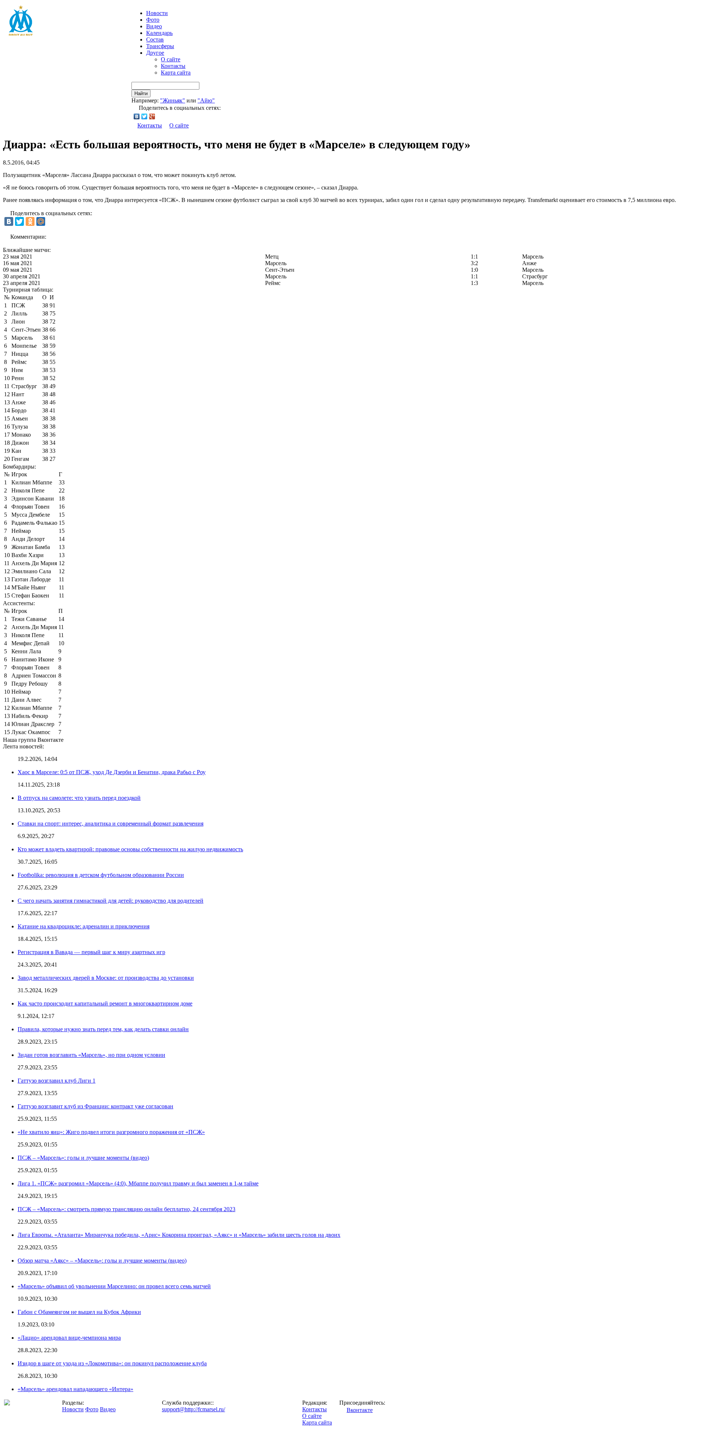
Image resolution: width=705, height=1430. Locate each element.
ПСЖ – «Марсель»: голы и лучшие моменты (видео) (83, 1158)
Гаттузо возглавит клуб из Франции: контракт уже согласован (95, 1106)
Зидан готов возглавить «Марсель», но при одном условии (91, 1055)
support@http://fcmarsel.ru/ (193, 1409)
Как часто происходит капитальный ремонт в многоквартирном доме (105, 1003)
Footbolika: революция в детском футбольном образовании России (101, 875)
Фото (152, 20)
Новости (73, 1409)
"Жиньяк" (172, 100)
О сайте (170, 59)
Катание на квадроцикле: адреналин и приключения (83, 926)
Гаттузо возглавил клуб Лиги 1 (56, 1080)
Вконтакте (360, 1410)
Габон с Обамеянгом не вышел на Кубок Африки (79, 1312)
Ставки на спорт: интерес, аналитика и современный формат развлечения (110, 823)
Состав (155, 39)
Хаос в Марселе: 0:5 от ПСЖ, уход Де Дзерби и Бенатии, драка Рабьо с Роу (112, 772)
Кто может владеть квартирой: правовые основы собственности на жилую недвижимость (130, 849)
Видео (154, 26)
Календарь (159, 33)
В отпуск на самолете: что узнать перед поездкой (79, 798)
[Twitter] (144, 116)
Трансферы (160, 46)
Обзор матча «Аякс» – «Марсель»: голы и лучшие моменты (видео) (102, 1260)
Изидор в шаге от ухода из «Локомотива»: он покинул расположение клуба (112, 1363)
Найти (141, 93)
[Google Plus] (152, 116)
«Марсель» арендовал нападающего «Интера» (75, 1389)
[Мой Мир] (40, 221)
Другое (155, 53)
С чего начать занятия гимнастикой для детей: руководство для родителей (110, 901)
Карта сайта (176, 72)
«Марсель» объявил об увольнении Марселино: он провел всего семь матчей (114, 1286)
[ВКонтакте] (137, 116)
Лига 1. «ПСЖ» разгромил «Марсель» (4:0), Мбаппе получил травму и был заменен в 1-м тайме (138, 1183)
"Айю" (206, 100)
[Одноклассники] (30, 221)
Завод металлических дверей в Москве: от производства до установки (106, 978)
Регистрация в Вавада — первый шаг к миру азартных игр (91, 952)
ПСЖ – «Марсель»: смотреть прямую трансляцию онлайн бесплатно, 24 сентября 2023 (126, 1209)
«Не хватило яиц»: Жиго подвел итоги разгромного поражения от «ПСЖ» (111, 1132)
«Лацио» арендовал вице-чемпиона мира (69, 1338)
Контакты (173, 66)
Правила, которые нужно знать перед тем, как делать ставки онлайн (103, 1029)
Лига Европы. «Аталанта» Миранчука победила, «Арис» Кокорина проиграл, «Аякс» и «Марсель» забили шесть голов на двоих (179, 1235)
